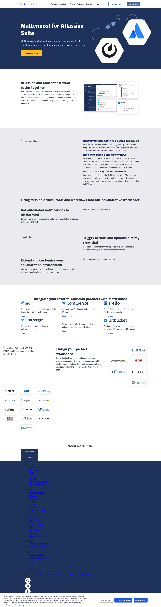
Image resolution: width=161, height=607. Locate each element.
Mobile (57, 28)
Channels (58, 19)
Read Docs (29, 451)
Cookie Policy (71, 574)
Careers (32, 479)
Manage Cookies (84, 574)
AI (55, 31)
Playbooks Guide (96, 44)
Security (57, 34)
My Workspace (106, 16)
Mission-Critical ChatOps (74, 25)
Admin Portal (105, 19)
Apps (102, 22)
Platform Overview (36, 492)
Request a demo (31, 53)
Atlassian (58, 50)
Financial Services (71, 52)
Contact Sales (133, 4)
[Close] (157, 599)
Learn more (25, 316)
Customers (94, 28)
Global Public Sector (72, 50)
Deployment (34, 518)
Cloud (56, 65)
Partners (32, 473)
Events (92, 25)
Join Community (96, 65)
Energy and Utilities (72, 55)
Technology (68, 47)
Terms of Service (46, 574)
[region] (80, 600)
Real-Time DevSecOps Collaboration (78, 28)
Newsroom (33, 470)
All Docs (32, 533)
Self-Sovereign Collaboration (75, 22)
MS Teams (58, 47)
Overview (58, 16)
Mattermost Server (37, 546)
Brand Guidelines (36, 484)
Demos (92, 22)
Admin (92, 47)
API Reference (96, 52)
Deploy (92, 71)
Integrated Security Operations (125, 17)
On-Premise (59, 62)
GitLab (57, 52)
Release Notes (96, 55)
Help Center (34, 563)
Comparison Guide (37, 510)
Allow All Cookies (140, 600)
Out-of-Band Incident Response (126, 20)
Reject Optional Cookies (123, 600)
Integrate (93, 74)
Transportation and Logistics (75, 58)
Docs (92, 50)
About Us (33, 467)
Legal (31, 566)
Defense (67, 44)
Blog (91, 19)
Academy (93, 38)
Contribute (94, 68)
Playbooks (58, 22)
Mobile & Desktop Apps (39, 543)
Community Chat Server (39, 557)
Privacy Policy (59, 574)
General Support (36, 554)
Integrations (34, 501)
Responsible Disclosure (39, 481)
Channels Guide (96, 41)
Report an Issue (35, 536)
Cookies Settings (106, 600)
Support (103, 25)
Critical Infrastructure (72, 41)
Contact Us (29, 457)
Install (92, 77)
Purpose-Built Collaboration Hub (77, 31)
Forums (32, 560)
